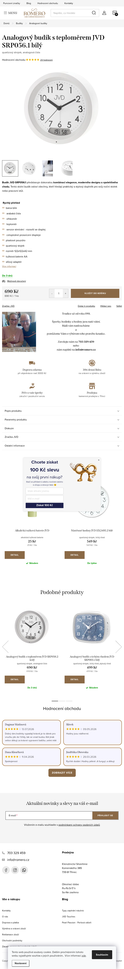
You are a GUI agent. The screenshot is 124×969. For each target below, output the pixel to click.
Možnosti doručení (16, 281)
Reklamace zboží (10, 934)
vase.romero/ (15, 870)
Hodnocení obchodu (47, 3)
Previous (5, 646)
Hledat (94, 13)
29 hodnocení (46, 60)
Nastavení (20, 963)
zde (84, 955)
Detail (15, 554)
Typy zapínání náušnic (73, 910)
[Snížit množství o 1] (52, 293)
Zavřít (20, 305)
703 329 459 (16, 852)
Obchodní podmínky (12, 940)
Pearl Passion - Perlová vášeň (76, 922)
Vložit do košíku (95, 293)
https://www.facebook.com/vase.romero (6, 870)
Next (118, 646)
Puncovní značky (11, 3)
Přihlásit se (105, 815)
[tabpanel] (32, 525)
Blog (28, 3)
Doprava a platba (10, 922)
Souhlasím (102, 955)
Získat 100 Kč (44, 505)
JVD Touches (68, 916)
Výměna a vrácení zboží (14, 928)
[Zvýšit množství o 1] (65, 293)
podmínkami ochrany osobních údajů (79, 825)
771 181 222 (24, 870)
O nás (5, 916)
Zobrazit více (62, 773)
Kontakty (68, 3)
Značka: (8, 306)
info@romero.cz (18, 859)
